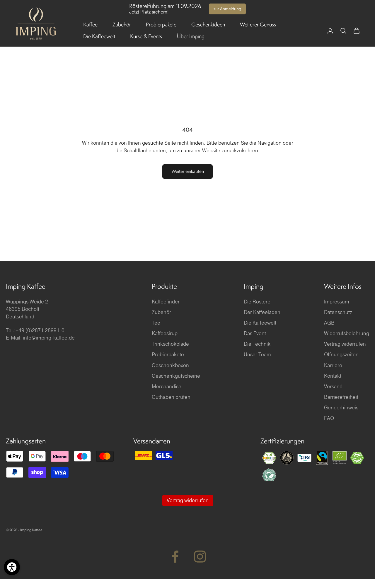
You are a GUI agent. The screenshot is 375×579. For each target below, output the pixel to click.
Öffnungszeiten (341, 354)
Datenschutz (338, 312)
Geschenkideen (208, 24)
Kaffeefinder (166, 301)
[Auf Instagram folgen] (199, 556)
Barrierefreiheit (341, 397)
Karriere (333, 365)
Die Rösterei (258, 301)
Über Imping (190, 36)
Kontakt (332, 376)
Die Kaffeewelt (99, 36)
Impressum (336, 301)
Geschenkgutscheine (176, 376)
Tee (156, 323)
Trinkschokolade (170, 344)
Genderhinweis (341, 407)
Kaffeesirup (165, 333)
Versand (333, 386)
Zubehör (121, 24)
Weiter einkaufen (187, 171)
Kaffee (90, 24)
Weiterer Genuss (258, 24)
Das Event (255, 333)
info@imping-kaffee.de (49, 338)
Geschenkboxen (170, 365)
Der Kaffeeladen (262, 312)
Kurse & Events (146, 36)
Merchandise (166, 386)
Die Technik (257, 344)
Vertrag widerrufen (345, 344)
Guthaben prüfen (171, 397)
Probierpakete (161, 24)
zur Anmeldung (227, 9)
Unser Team (257, 354)
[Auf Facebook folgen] (175, 556)
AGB (329, 323)
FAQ (329, 418)
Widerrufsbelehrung (346, 333)
